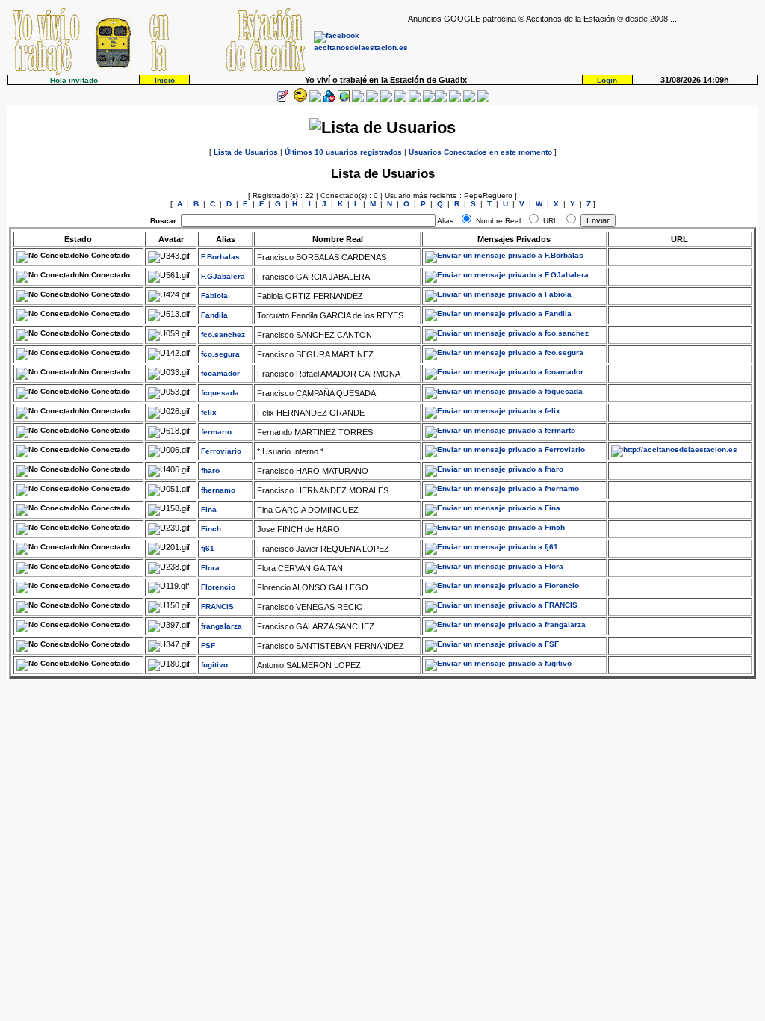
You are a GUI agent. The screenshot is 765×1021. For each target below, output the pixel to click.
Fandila (214, 315)
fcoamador (220, 373)
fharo (210, 470)
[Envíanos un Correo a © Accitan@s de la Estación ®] (455, 100)
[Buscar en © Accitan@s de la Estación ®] (386, 100)
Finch (211, 529)
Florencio (218, 587)
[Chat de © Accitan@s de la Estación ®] (441, 100)
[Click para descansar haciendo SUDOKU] (358, 100)
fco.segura (220, 354)
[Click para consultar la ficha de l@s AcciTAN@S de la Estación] (329, 100)
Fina (209, 509)
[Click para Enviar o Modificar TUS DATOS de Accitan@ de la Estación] (282, 100)
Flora (210, 568)
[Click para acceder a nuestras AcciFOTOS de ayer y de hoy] (299, 100)
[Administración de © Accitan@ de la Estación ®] (483, 100)
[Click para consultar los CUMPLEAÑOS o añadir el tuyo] (315, 100)
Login (607, 80)
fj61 (207, 548)
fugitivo (214, 665)
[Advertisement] (583, 45)
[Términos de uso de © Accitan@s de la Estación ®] (469, 100)
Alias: (446, 221)
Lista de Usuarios (246, 152)
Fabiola (214, 296)
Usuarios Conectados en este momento (480, 152)
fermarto (216, 432)
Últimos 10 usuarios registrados (343, 152)
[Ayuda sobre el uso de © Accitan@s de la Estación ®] (429, 100)
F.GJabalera (223, 276)
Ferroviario (221, 451)
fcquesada (220, 393)
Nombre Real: (499, 221)
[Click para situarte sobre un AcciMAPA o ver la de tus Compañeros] (344, 100)
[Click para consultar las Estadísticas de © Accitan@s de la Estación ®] (372, 100)
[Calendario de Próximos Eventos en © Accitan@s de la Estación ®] (400, 100)
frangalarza (221, 626)
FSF (208, 645)
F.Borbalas (220, 257)
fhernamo (218, 490)
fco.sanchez (223, 334)
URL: (553, 221)
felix (209, 412)
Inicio (165, 80)
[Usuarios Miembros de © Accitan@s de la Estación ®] (415, 100)
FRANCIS (217, 606)
